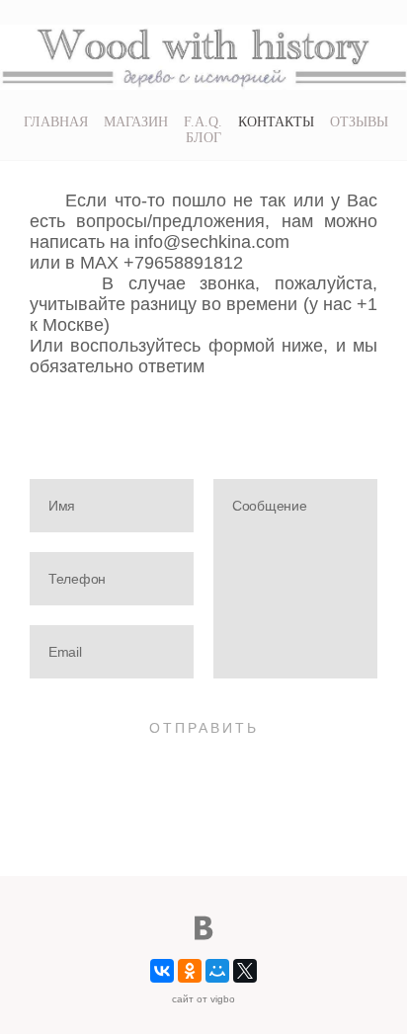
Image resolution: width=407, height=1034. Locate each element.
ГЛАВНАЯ (56, 122)
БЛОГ (203, 137)
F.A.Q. (203, 122)
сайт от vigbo (203, 999)
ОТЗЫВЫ (359, 122)
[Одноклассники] (190, 971)
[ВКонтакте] (162, 971)
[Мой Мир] (217, 971)
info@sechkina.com (209, 242)
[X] (245, 971)
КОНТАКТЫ (276, 122)
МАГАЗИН (136, 122)
